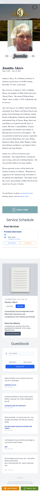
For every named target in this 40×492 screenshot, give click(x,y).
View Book (9, 306)
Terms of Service (25, 483)
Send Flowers (28, 243)
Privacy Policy (14, 483)
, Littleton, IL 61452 (14, 239)
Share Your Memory (12, 333)
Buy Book (20, 306)
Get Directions (12, 243)
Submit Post (20, 366)
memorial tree (26, 193)
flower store (24, 196)
